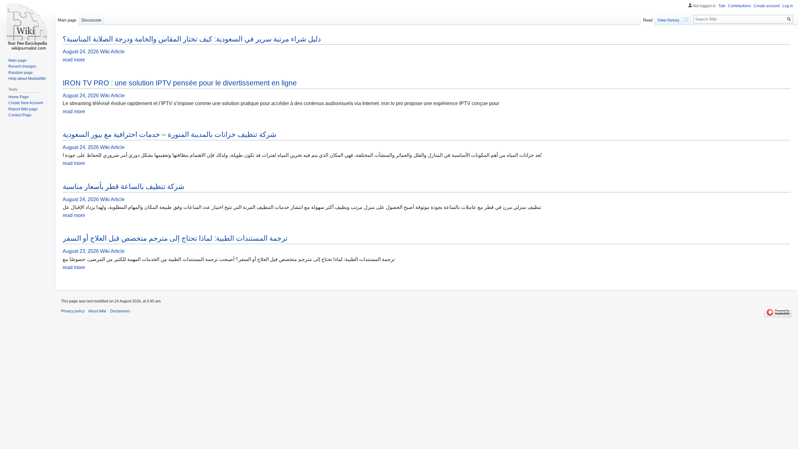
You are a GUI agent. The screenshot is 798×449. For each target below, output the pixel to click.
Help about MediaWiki (27, 78)
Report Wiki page (23, 109)
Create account (767, 6)
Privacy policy (72, 311)
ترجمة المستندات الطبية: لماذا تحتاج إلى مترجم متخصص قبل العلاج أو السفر (175, 238)
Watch (686, 18)
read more (74, 59)
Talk (722, 6)
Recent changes (22, 66)
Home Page (18, 97)
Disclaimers (120, 311)
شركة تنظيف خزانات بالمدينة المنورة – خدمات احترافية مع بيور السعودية (169, 134)
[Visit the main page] (27, 25)
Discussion (91, 20)
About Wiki (97, 311)
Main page (67, 20)
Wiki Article (112, 51)
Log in (787, 6)
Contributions (739, 6)
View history (668, 20)
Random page (20, 72)
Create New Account (25, 103)
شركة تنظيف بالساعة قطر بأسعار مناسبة (123, 186)
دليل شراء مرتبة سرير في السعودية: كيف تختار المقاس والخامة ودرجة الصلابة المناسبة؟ (192, 39)
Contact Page (19, 115)
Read (647, 20)
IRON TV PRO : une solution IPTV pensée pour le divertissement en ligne (180, 83)
